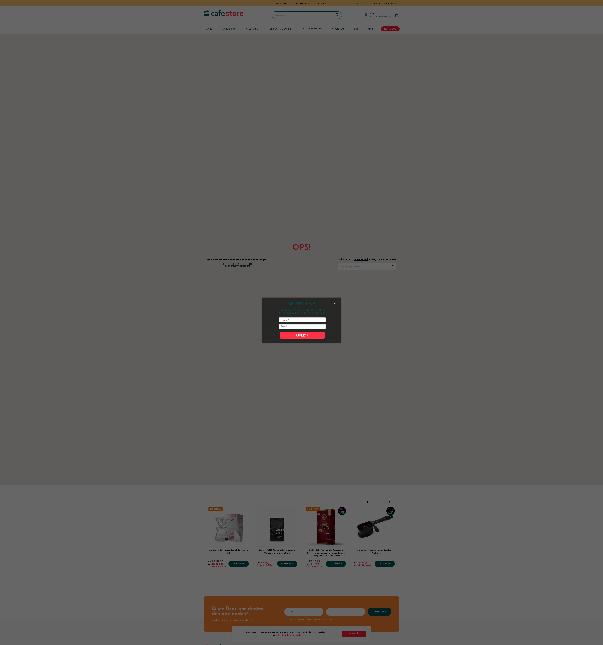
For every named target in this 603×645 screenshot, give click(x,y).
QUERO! (302, 335)
